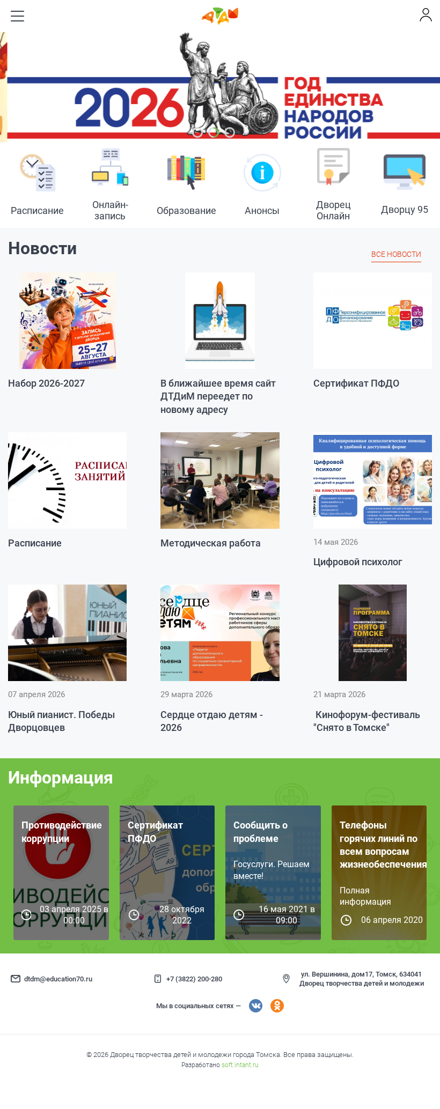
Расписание (35, 543)
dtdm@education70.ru (58, 979)
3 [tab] (229, 132)
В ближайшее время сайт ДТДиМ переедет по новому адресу (218, 396)
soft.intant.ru (240, 1065)
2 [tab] (213, 132)
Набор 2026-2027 (46, 383)
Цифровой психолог (357, 561)
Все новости (396, 254)
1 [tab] (197, 132)
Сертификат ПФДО (356, 383)
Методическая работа (210, 543)
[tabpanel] (220, 87)
